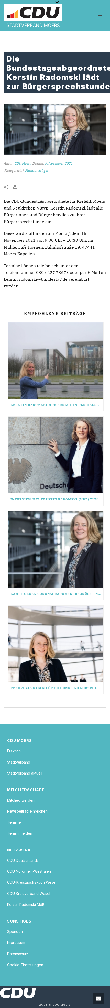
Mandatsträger (37, 170)
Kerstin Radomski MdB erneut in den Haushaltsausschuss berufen (56, 405)
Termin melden (19, 833)
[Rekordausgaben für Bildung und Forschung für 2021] (55, 644)
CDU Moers (23, 163)
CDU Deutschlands (23, 860)
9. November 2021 (59, 163)
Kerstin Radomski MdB (26, 904)
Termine (14, 822)
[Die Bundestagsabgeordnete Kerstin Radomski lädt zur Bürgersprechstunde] (55, 129)
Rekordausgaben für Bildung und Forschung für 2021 (56, 688)
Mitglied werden (21, 800)
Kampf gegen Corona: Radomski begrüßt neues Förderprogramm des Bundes (56, 594)
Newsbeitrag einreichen (27, 811)
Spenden (15, 931)
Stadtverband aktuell (24, 773)
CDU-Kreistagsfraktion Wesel (31, 882)
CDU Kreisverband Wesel (28, 893)
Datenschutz (17, 954)
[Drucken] (17, 186)
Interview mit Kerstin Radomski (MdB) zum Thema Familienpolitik (56, 499)
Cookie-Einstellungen (25, 965)
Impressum (16, 942)
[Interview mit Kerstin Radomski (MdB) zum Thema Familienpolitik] (55, 455)
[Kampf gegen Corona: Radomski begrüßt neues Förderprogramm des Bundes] (55, 549)
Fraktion (14, 751)
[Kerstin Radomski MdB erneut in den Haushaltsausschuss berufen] (55, 360)
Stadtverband (18, 762)
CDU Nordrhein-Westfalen (29, 871)
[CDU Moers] (33, 15)
